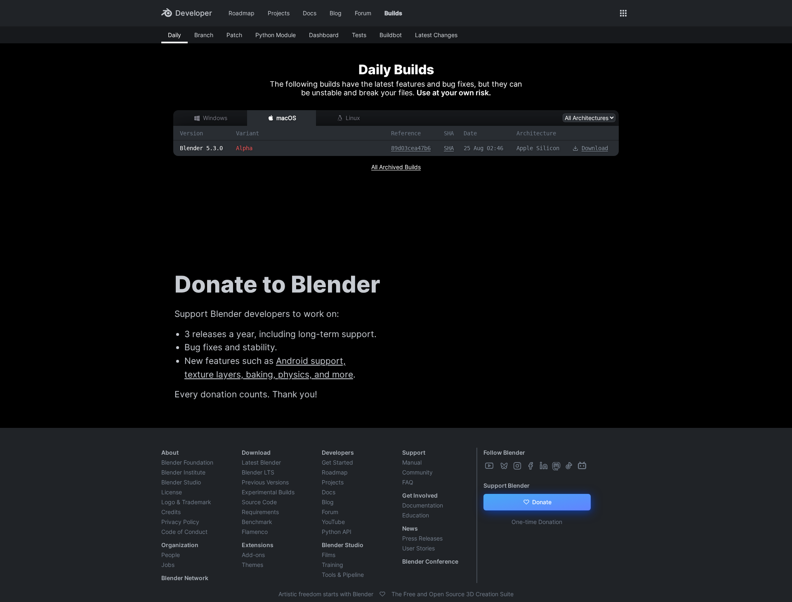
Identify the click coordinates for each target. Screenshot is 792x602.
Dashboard (324, 34)
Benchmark (257, 521)
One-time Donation (537, 521)
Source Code (259, 501)
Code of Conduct (184, 531)
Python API (336, 531)
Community (417, 472)
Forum (363, 13)
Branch (203, 34)
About (170, 452)
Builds (393, 13)
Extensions (257, 544)
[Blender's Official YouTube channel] (490, 466)
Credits (171, 511)
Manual (412, 462)
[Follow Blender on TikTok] (569, 466)
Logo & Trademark (186, 501)
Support (413, 452)
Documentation (422, 505)
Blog (336, 13)
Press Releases (422, 538)
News (410, 528)
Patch (234, 34)
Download (595, 148)
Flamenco (255, 531)
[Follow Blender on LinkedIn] (544, 466)
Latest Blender (261, 462)
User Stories (418, 548)
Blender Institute (183, 472)
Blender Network (184, 577)
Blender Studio (181, 482)
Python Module (275, 34)
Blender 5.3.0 (201, 148)
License (171, 492)
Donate (541, 501)
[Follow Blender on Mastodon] (557, 466)
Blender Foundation (187, 462)
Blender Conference (430, 561)
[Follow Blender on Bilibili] (582, 466)
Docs (309, 13)
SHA (449, 148)
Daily (174, 34)
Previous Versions (265, 482)
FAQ (407, 482)
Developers (338, 452)
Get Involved (420, 495)
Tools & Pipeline (343, 574)
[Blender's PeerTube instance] (497, 466)
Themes (252, 564)
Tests (359, 34)
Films (328, 554)
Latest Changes (436, 34)
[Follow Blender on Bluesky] (505, 466)
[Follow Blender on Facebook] (531, 466)
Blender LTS (258, 472)
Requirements (260, 511)
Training (332, 564)
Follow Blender (504, 452)
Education (415, 515)
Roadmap (242, 13)
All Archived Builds (396, 166)
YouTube (333, 521)
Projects (279, 13)
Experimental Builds (268, 492)
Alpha (244, 148)
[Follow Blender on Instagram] (518, 466)
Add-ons (253, 554)
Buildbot (391, 34)
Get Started (337, 462)
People (170, 554)
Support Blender (506, 485)
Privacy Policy (180, 521)
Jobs (167, 564)
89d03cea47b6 (411, 148)
